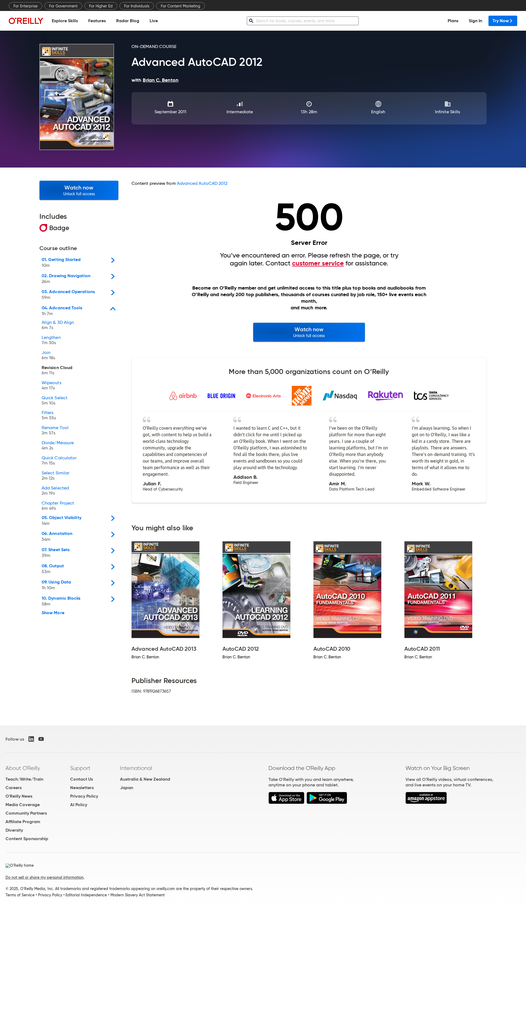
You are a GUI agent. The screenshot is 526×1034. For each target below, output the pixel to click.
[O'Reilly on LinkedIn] (31, 739)
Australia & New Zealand (145, 779)
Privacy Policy (84, 796)
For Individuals (136, 6)
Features (97, 21)
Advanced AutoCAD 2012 (202, 183)
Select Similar (55, 476)
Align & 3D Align (58, 325)
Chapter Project (58, 506)
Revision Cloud (57, 370)
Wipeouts (51, 385)
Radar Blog (127, 21)
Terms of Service (20, 895)
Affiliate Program (22, 822)
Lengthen (51, 340)
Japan (126, 788)
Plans (453, 21)
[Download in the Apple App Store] (286, 802)
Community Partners (26, 813)
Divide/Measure (58, 446)
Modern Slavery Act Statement (137, 895)
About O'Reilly (22, 768)
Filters (49, 415)
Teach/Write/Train (24, 779)
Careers (13, 788)
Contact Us (81, 779)
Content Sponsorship (26, 839)
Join (48, 355)
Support (80, 768)
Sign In (475, 21)
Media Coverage (22, 805)
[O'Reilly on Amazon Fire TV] (426, 802)
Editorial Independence (86, 895)
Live (154, 21)
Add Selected (55, 491)
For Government (63, 6)
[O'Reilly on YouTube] (41, 739)
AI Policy (78, 805)
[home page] (26, 20)
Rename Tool (55, 430)
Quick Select (54, 401)
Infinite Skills (447, 111)
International (136, 768)
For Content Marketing (180, 6)
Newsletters (82, 788)
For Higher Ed (101, 6)
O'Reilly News (18, 796)
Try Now (501, 21)
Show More (53, 613)
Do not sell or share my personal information (44, 877)
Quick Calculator (59, 461)
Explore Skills (65, 21)
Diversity (14, 830)
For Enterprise (25, 6)
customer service (318, 263)
